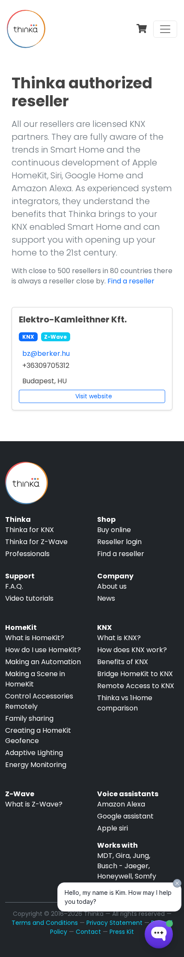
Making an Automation (43, 662)
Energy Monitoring (35, 765)
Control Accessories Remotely (39, 701)
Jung (141, 856)
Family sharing (29, 718)
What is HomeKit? (34, 638)
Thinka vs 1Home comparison (124, 703)
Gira (123, 856)
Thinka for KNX (29, 530)
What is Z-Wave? (33, 804)
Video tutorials (29, 598)
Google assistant (125, 816)
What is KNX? (119, 638)
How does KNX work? (132, 650)
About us (112, 586)
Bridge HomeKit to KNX (135, 674)
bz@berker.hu (46, 353)
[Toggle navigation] (165, 29)
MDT (105, 856)
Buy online (114, 530)
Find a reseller (130, 281)
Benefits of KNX (122, 662)
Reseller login (119, 542)
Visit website (93, 396)
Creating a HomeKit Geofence (38, 735)
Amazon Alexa (121, 804)
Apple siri (112, 828)
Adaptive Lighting (34, 753)
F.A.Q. (14, 586)
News (106, 598)
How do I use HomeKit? (43, 650)
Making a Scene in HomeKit (35, 679)
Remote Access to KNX (135, 686)
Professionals (27, 554)
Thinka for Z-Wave (36, 542)
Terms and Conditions (45, 922)
